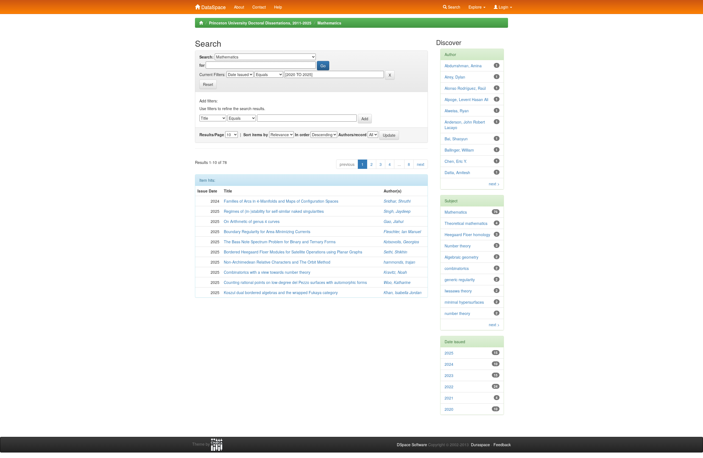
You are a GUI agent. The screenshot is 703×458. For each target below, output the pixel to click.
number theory (457, 313)
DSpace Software (412, 444)
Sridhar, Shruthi (397, 201)
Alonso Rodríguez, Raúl (465, 88)
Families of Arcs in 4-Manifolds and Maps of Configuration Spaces (281, 201)
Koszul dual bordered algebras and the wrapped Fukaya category (281, 292)
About (239, 7)
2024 (449, 364)
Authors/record (352, 134)
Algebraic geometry (461, 257)
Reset (208, 84)
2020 (449, 409)
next (420, 164)
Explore (475, 7)
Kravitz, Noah (395, 272)
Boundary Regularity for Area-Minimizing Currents (267, 231)
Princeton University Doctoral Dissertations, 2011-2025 (260, 23)
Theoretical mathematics (466, 223)
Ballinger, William (459, 150)
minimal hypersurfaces (464, 302)
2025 (449, 353)
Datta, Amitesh (457, 172)
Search (453, 7)
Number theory (458, 245)
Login (503, 7)
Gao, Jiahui (393, 221)
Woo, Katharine (397, 282)
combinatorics (457, 268)
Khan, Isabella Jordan (403, 292)
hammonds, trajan (399, 262)
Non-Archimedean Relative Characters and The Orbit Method (277, 262)
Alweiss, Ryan (457, 110)
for (202, 65)
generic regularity (460, 279)
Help (278, 7)
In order (302, 134)
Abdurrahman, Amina (463, 65)
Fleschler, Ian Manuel (402, 231)
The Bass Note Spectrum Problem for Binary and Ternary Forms (280, 241)
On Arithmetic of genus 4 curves (252, 221)
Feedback (502, 444)
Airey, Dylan (455, 77)
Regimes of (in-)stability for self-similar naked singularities (274, 211)
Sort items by (255, 134)
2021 (449, 398)
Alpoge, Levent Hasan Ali (466, 99)
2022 (449, 386)
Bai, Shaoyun (456, 138)
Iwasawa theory (458, 291)
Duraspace (480, 444)
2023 (449, 375)
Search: (206, 57)
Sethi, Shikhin (395, 252)
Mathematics (329, 23)
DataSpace (213, 5)
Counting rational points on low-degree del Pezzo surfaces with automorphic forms (295, 282)
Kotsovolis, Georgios (401, 241)
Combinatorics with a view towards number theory (267, 272)
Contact (259, 7)
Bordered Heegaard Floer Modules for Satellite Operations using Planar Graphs (293, 252)
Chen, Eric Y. (456, 161)
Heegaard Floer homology (467, 234)
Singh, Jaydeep (397, 211)
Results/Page (211, 134)
